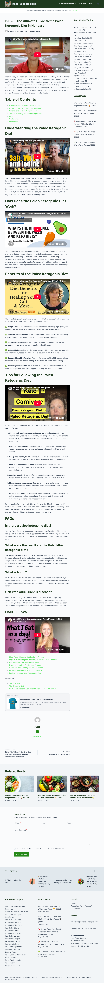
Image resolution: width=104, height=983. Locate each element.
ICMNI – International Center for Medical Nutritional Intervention (33, 689)
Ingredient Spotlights (82, 38)
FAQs (11, 116)
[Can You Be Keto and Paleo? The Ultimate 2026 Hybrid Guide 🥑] (84, 784)
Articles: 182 (37, 736)
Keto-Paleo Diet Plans (33, 31)
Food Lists (82, 4)
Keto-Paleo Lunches (81, 59)
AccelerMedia (57, 977)
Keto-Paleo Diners (80, 51)
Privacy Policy (76, 909)
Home (73, 903)
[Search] (98, 4)
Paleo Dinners (79, 81)
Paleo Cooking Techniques (84, 78)
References (13, 122)
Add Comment (21, 830)
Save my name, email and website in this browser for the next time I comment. (41, 849)
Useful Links (14, 119)
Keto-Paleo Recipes (81, 62)
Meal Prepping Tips (81, 73)
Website (70, 823)
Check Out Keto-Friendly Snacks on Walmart (26, 668)
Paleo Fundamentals (81, 84)
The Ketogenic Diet (16, 686)
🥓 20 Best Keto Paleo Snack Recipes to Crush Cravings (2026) (85, 134)
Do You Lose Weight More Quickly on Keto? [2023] (63, 881)
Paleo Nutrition (79, 86)
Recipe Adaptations (81, 89)
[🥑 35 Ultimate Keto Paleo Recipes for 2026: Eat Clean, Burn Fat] (32, 881)
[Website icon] (37, 731)
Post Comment (21, 854)
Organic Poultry (80, 76)
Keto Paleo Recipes (24, 3)
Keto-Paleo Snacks (81, 65)
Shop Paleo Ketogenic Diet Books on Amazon (26, 657)
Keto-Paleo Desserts (81, 46)
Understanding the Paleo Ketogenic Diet (24, 105)
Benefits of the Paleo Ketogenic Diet (23, 111)
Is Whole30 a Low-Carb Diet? (13, 881)
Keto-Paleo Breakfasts (82, 43)
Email (44, 823)
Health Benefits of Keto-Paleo (85, 33)
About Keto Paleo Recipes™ (81, 906)
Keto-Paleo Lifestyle (81, 57)
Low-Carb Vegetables (82, 70)
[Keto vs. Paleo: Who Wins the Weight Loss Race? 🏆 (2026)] (19, 784)
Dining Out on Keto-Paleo (67, 4)
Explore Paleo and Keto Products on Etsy (25, 673)
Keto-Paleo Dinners (81, 54)
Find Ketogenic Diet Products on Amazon (25, 662)
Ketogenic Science (81, 68)
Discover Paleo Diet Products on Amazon (25, 665)
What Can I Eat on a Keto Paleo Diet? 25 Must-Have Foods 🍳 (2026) (86, 113)
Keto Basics (78, 41)
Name (18, 823)
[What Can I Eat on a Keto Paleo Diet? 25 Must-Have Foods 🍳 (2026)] (52, 784)
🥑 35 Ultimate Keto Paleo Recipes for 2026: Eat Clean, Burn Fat (43, 881)
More (90, 4)
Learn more (74, 10)
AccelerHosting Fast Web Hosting (25, 977)
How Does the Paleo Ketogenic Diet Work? (25, 108)
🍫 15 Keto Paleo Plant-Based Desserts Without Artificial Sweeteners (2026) (85, 124)
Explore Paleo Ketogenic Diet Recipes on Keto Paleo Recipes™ (33, 660)
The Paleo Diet (15, 683)
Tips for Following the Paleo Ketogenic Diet (26, 114)
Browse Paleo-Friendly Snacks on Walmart (25, 670)
